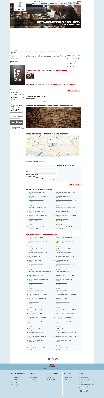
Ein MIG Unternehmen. (59, 368)
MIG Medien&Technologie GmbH (53, 381)
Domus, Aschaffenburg (60, 347)
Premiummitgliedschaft (15, 382)
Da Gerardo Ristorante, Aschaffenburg (36, 241)
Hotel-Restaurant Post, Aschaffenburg (36, 294)
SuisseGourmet (33, 379)
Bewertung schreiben (30, 98)
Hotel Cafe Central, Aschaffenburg (35, 305)
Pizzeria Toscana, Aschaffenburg (35, 321)
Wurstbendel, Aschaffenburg (61, 321)
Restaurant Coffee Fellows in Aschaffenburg (20, 5)
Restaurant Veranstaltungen (77, 4)
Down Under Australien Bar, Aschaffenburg (64, 332)
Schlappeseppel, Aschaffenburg (35, 309)
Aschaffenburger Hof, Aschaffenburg (63, 264)
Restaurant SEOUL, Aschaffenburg (62, 302)
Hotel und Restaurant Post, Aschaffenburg (64, 294)
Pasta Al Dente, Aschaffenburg (61, 283)
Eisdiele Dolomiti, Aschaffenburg (62, 219)
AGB (65, 382)
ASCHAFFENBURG (43, 51)
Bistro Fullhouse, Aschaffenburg (62, 248)
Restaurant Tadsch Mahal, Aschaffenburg (64, 309)
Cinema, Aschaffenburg (33, 286)
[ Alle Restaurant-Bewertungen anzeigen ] (59, 86)
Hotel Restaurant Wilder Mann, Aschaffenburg (64, 222)
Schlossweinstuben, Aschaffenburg (35, 283)
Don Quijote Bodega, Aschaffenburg (35, 207)
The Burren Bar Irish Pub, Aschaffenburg (63, 256)
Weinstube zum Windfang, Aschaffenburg (36, 215)
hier (48, 56)
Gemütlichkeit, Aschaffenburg (34, 275)
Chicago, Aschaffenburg (33, 245)
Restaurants (43, 4)
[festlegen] (79, 1)
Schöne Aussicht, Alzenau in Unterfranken (37, 196)
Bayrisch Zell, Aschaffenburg (61, 267)
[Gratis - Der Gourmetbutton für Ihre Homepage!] (16, 110)
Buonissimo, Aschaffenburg (34, 290)
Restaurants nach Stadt (83, 377)
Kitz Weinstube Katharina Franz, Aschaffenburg (38, 271)
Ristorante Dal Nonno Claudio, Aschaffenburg (64, 286)
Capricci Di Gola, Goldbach (61, 196)
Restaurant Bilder (70, 4)
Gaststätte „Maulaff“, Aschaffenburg (35, 347)
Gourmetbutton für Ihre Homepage (16, 112)
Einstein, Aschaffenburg (60, 211)
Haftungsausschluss (68, 377)
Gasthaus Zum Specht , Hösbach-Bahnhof (64, 215)
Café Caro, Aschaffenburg (33, 313)
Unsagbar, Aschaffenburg (61, 260)
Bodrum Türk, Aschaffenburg (34, 248)
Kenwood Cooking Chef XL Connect (86, 384)
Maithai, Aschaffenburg (33, 256)
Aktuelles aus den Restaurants (63, 4)
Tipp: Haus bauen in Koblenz (85, 387)
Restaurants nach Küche (84, 379)
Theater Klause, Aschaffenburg (34, 211)
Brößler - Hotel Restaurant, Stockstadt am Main (38, 203)
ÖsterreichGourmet (33, 377)
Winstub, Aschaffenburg (33, 328)
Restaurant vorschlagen (84, 381)
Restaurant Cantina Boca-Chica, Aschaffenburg (65, 344)
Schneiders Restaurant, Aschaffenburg (36, 237)
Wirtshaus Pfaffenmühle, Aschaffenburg (36, 200)
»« (37, 96)
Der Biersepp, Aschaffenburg (34, 192)
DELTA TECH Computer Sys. (52, 379)
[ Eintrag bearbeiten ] (14, 50)
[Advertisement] (45, 39)
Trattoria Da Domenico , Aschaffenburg (36, 252)
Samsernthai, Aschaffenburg (61, 252)
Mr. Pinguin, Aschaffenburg (34, 302)
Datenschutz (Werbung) (68, 381)
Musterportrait (14, 379)
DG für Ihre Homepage (15, 384)
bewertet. (44, 101)
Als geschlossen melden (15, 118)
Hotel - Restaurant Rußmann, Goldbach (63, 192)
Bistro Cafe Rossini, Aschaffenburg (35, 267)
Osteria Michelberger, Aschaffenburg (63, 340)
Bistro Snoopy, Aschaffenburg (34, 260)
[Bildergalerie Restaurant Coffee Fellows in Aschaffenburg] (30, 78)
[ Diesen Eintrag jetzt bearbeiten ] (16, 116)
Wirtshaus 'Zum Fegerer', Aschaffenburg (63, 207)
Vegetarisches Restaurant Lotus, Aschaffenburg (65, 336)
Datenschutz (66, 379)
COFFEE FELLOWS (52, 51)
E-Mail (11, 89)
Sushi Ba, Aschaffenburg (60, 328)
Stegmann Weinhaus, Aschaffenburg (36, 219)
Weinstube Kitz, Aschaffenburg (62, 271)
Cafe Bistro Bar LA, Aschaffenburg (35, 336)
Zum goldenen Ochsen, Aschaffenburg (36, 264)
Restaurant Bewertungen (53, 4)
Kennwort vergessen (15, 386)
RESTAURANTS (29, 51)
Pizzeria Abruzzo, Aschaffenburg (62, 226)
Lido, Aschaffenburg (60, 298)
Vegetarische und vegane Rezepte (86, 386)
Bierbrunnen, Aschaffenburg (61, 305)
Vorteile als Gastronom (15, 381)
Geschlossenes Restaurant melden (86, 382)
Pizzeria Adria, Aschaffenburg (34, 332)
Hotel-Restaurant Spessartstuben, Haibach (64, 200)
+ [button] (28, 137)
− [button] (28, 139)
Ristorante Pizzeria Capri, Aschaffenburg (36, 279)
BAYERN (36, 51)
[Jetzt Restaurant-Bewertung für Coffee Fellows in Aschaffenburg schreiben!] (74, 91)
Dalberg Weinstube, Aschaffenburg (35, 317)
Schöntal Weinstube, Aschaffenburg (35, 226)
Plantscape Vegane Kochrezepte (36, 381)
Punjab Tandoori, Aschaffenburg (62, 237)
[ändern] (79, 2)
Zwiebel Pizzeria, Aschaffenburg (62, 279)
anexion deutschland (51, 377)
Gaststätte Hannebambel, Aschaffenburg (63, 245)
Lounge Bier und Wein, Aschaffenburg (63, 275)
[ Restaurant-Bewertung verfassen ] (74, 86)
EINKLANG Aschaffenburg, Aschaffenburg (37, 222)
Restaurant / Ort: (38, 1)
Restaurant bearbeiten (15, 377)
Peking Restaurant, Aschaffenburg (35, 298)
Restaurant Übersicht (33, 4)
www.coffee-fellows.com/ (15, 88)
